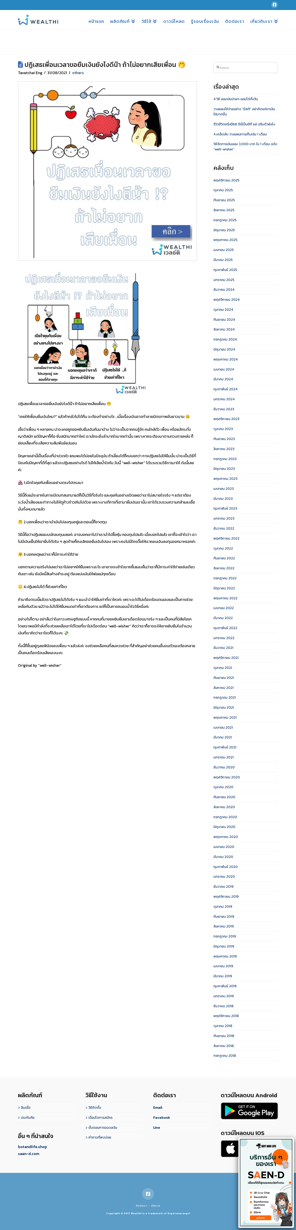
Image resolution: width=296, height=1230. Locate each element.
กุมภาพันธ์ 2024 (225, 389)
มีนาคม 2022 (223, 617)
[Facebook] (274, 4)
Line (156, 1127)
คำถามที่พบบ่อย (99, 1137)
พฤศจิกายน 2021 (226, 657)
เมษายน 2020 (223, 846)
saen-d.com (28, 1154)
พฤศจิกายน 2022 (226, 538)
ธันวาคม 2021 (223, 647)
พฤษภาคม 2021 (225, 717)
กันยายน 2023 (224, 438)
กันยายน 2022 (224, 558)
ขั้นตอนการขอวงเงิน (102, 1127)
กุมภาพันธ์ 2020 (225, 866)
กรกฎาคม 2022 (225, 578)
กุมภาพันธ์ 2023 (225, 508)
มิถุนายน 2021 (223, 707)
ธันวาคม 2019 (223, 886)
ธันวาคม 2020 (224, 767)
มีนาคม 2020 (223, 856)
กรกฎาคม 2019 (224, 936)
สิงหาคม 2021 (223, 687)
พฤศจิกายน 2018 (226, 1015)
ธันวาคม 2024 (223, 289)
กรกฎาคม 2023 (225, 458)
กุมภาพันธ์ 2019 (224, 986)
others (78, 73)
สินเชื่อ (25, 1107)
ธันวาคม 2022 (223, 528)
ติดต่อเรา (141, 1205)
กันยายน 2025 (224, 200)
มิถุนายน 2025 (224, 230)
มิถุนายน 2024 (224, 349)
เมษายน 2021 (223, 727)
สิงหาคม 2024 (223, 329)
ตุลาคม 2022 (223, 548)
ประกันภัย (27, 1117)
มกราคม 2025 (223, 279)
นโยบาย (155, 1205)
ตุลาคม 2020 (223, 787)
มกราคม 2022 (223, 637)
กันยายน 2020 (224, 797)
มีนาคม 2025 (223, 259)
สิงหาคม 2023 (223, 448)
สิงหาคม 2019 (223, 926)
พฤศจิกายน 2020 (226, 777)
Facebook (161, 1117)
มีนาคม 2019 (222, 976)
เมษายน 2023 (223, 488)
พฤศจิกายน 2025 (226, 180)
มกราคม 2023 (223, 518)
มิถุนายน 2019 (223, 946)
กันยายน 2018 (223, 1035)
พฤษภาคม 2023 (225, 478)
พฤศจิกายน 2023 (226, 418)
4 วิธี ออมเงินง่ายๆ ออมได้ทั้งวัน (235, 98)
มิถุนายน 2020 (224, 826)
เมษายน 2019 (223, 966)
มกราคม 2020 (224, 876)
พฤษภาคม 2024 (225, 359)
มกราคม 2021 (223, 757)
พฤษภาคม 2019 (225, 956)
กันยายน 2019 (223, 916)
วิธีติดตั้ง (94, 1107)
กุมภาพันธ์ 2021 (224, 747)
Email (158, 1107)
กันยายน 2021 (223, 677)
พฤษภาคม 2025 (225, 239)
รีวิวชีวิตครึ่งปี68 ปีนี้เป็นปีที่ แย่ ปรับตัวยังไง (244, 124)
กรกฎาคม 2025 (224, 220)
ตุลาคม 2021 (222, 667)
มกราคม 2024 (223, 399)
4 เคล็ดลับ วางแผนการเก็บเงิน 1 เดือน (240, 134)
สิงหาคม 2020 (224, 806)
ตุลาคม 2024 (223, 309)
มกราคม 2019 (223, 996)
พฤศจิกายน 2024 (226, 299)
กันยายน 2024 (224, 319)
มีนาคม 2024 (223, 379)
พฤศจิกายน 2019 (226, 896)
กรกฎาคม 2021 (224, 697)
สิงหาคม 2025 (223, 210)
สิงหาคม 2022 (223, 568)
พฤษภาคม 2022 (225, 598)
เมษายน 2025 (223, 249)
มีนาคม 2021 (222, 737)
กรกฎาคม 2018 (224, 1055)
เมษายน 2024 (223, 369)
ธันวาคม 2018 (223, 1006)
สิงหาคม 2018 (223, 1045)
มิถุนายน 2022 (224, 588)
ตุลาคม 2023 (223, 428)
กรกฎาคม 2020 (225, 816)
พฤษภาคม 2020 (225, 836)
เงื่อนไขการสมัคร (100, 1117)
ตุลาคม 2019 (222, 906)
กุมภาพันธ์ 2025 (225, 269)
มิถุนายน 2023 (224, 468)
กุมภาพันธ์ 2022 (225, 627)
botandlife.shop (32, 1147)
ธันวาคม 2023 (223, 409)
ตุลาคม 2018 (222, 1025)
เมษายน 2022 (223, 607)
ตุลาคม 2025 (223, 190)
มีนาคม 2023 (223, 498)
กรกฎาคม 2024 (225, 339)
